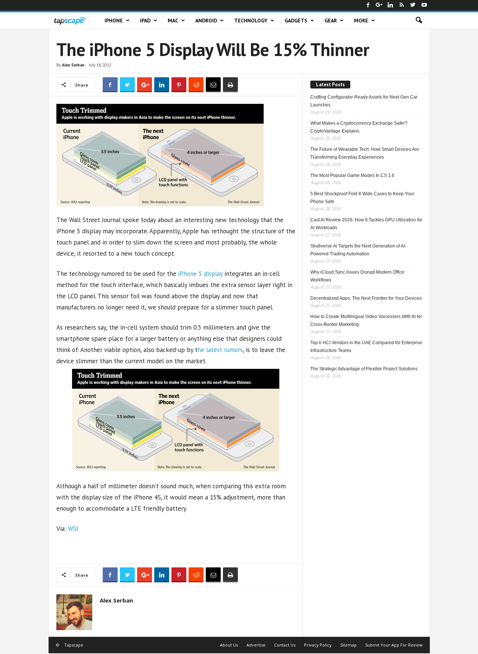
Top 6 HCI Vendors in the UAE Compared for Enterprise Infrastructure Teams (366, 346)
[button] (418, 20)
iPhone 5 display (200, 274)
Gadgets (296, 20)
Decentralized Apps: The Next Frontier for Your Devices (366, 298)
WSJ (73, 528)
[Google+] (379, 5)
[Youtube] (424, 5)
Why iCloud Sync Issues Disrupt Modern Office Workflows (357, 276)
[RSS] (401, 5)
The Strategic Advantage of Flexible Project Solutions (364, 368)
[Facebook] (368, 5)
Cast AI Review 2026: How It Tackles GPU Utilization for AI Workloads (366, 223)
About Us (229, 645)
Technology (250, 20)
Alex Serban (73, 65)
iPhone (114, 20)
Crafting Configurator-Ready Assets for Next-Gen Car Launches (364, 101)
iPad (145, 20)
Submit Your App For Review (394, 645)
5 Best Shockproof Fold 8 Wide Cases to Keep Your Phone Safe (362, 197)
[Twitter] (413, 5)
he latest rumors (220, 350)
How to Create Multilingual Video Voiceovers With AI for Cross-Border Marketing (366, 320)
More (361, 20)
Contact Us (284, 645)
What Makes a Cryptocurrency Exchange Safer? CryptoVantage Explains (358, 127)
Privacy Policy (318, 645)
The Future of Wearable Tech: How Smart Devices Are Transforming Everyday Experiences (364, 153)
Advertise (256, 645)
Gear (331, 20)
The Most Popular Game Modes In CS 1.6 (352, 175)
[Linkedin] (390, 5)
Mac (173, 20)
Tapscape (73, 645)
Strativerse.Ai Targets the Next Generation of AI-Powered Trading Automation (358, 249)
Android (206, 20)
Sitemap (348, 645)
